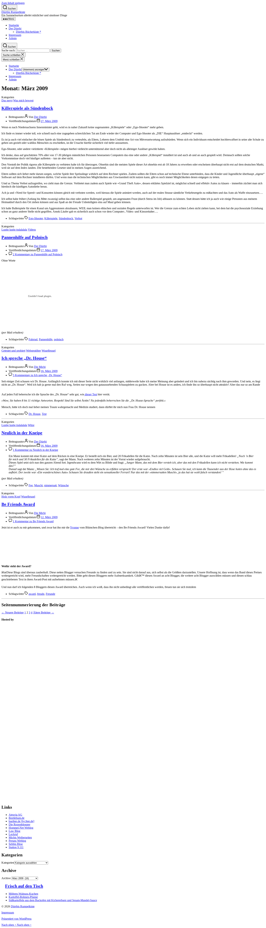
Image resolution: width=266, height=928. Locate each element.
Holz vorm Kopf (10, 496)
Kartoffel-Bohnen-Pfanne (23, 897)
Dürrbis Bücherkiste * (28, 31)
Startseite (14, 25)
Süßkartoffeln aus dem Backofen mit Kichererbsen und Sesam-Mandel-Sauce (53, 900)
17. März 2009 (49, 250)
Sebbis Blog (16, 844)
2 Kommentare (37, 254)
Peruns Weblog (17, 840)
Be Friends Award (18, 504)
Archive (6, 878)
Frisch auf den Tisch (24, 886)
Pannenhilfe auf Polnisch (24, 237)
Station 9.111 (16, 847)
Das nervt (6, 100)
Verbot (78, 218)
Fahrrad (33, 339)
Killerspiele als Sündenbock (27, 108)
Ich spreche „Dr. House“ (24, 358)
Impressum (15, 35)
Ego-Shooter (36, 218)
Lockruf (13, 834)
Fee (31, 485)
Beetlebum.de (16, 817)
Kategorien (7, 862)
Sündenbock (66, 218)
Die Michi (40, 366)
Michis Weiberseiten (20, 837)
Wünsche (63, 485)
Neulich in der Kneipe (21, 432)
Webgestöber (33, 350)
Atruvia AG (15, 814)
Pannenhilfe (45, 339)
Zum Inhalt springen (13, 3)
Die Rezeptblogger (19, 824)
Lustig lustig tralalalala (14, 229)
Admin (13, 38)
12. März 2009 (49, 517)
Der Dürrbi (15, 28)
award (32, 593)
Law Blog (14, 831)
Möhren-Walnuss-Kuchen (23, 893)
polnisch (59, 339)
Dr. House (34, 413)
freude (40, 593)
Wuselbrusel (49, 350)
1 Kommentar (35, 449)
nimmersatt (50, 485)
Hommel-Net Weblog (21, 827)
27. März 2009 (49, 121)
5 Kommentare (37, 375)
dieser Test (90, 394)
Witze (31, 425)
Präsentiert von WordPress (16, 918)
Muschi (38, 485)
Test (44, 413)
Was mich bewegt (23, 100)
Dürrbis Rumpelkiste (13, 12)
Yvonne (74, 527)
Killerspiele (50, 218)
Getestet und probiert (13, 350)
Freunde (50, 593)
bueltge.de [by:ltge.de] (21, 821)
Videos (32, 229)
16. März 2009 (49, 371)
